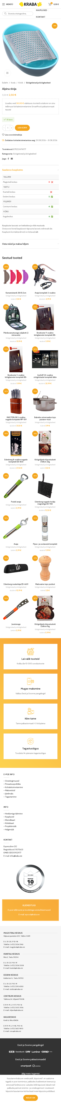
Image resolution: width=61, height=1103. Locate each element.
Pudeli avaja (16, 502)
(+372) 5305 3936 (16, 1007)
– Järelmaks (8, 793)
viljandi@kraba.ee (16, 1010)
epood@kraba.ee (32, 914)
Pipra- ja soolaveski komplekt (45, 544)
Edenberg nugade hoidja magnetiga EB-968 (45, 503)
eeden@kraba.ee (16, 989)
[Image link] (30, 878)
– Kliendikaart (9, 820)
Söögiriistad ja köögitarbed (38, 82)
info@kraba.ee (16, 856)
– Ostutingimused (11, 781)
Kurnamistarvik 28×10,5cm (16, 293)
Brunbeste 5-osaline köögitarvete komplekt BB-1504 (16, 377)
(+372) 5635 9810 (16, 1028)
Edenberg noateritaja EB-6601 (16, 584)
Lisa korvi (22, 128)
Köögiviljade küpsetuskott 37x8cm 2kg (45, 461)
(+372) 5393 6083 (16, 986)
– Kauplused (9, 816)
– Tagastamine (10, 796)
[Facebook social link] (8, 159)
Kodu (13, 82)
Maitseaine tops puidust (45, 584)
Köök (20, 82)
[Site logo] (30, 4)
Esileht (5, 82)
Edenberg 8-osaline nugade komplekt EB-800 (16, 461)
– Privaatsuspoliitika (12, 784)
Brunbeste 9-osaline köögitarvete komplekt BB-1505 (45, 335)
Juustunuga (16, 624)
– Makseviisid (9, 790)
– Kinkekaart (9, 823)
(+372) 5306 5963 (16, 944)
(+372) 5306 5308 (17, 965)
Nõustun (30, 1098)
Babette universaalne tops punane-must (45, 418)
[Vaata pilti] (7, 73)
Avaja (16, 544)
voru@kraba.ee (15, 1031)
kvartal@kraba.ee (16, 968)
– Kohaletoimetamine (13, 787)
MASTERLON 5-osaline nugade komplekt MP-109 (16, 418)
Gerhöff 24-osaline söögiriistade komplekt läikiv (45, 376)
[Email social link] (12, 159)
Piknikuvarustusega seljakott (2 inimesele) (16, 334)
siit (36, 232)
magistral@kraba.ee (17, 947)
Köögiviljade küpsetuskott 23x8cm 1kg (45, 625)
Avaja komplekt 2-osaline (45, 293)
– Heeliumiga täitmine (13, 813)
